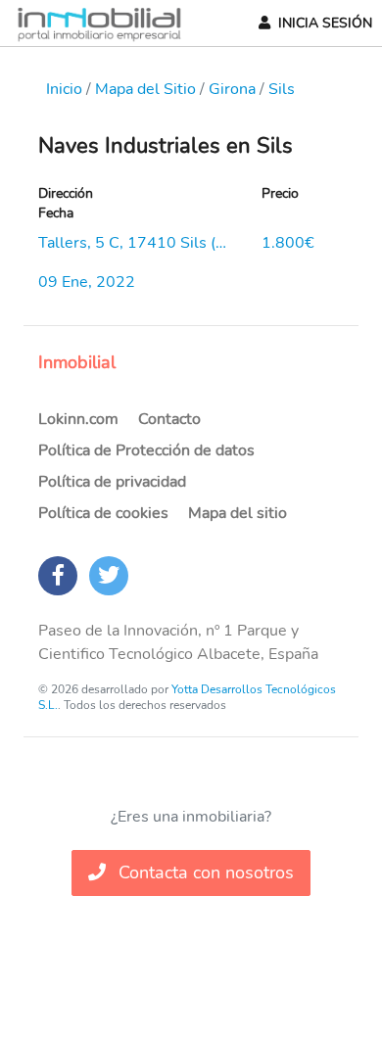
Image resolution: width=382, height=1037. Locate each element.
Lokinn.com (78, 419)
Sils (281, 89)
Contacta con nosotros (204, 872)
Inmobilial (77, 362)
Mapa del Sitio (145, 89)
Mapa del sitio (237, 513)
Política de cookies (103, 513)
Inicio (64, 89)
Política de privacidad (112, 482)
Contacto (169, 419)
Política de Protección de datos (146, 450)
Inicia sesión (325, 23)
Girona (232, 89)
